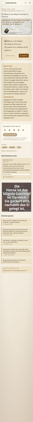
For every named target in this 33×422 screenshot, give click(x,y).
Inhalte (23, 393)
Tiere (18, 147)
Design (6, 393)
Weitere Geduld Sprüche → (9, 151)
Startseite (3, 9)
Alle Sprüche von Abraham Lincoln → (15, 270)
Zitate (8, 9)
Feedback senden (9, 418)
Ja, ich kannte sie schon (11, 382)
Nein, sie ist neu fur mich (11, 386)
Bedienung (7, 397)
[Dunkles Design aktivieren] (25, 3)
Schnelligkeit (14, 393)
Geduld (4, 147)
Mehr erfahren (7, 174)
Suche (15, 397)
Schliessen (21, 418)
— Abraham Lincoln (9, 55)
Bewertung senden (10, 134)
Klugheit (12, 147)
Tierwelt (13, 9)
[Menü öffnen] (30, 3)
